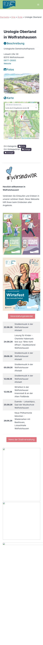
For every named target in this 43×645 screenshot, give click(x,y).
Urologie (9, 153)
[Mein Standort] (28, 108)
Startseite (4, 17)
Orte (13, 17)
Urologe (27, 149)
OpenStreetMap (26, 138)
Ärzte (20, 17)
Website (7, 63)
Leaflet (11, 138)
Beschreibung (15, 43)
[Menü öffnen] (38, 4)
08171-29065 (10, 60)
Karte (10, 98)
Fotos (10, 69)
